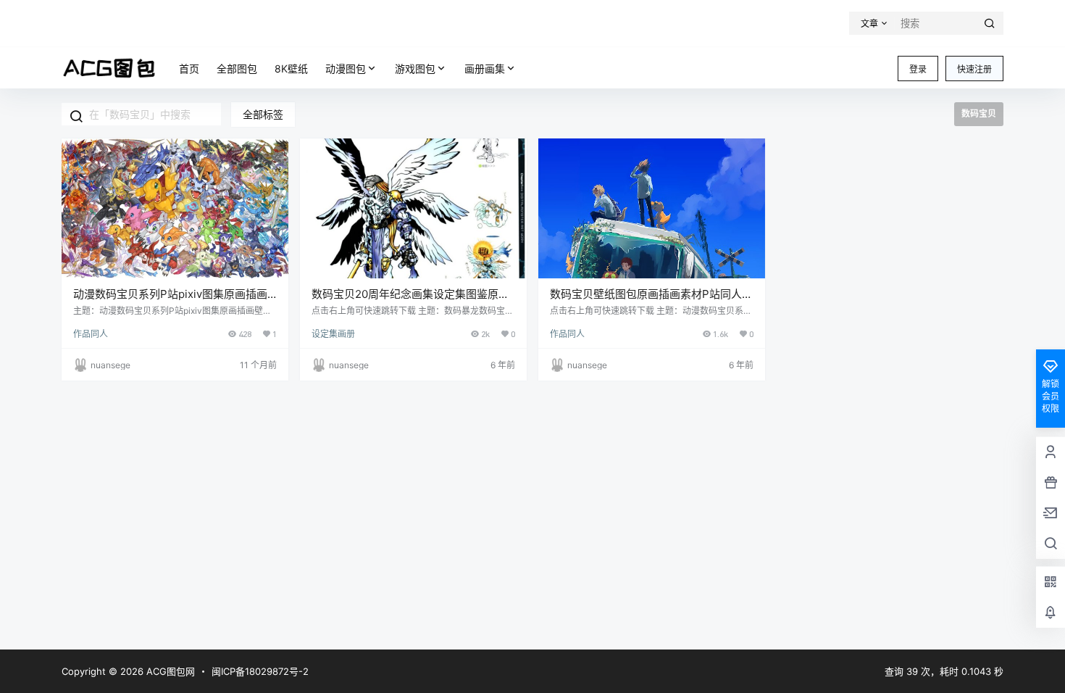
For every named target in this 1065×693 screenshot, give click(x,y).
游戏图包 (415, 68)
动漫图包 (345, 68)
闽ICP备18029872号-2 (260, 671)
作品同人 (90, 333)
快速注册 (974, 69)
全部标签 (263, 114)
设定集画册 (333, 333)
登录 (918, 69)
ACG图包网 (169, 671)
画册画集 (484, 68)
